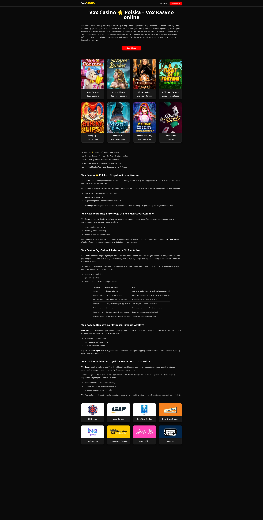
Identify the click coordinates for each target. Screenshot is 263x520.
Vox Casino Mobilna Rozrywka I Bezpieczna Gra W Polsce (104, 167)
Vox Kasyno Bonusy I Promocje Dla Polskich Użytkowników (105, 156)
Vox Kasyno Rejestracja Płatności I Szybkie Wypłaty (102, 163)
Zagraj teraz (131, 48)
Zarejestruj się (175, 3)
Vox (88, 3)
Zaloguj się (163, 3)
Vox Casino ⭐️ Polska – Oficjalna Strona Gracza (100, 152)
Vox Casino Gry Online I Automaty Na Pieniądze (100, 160)
